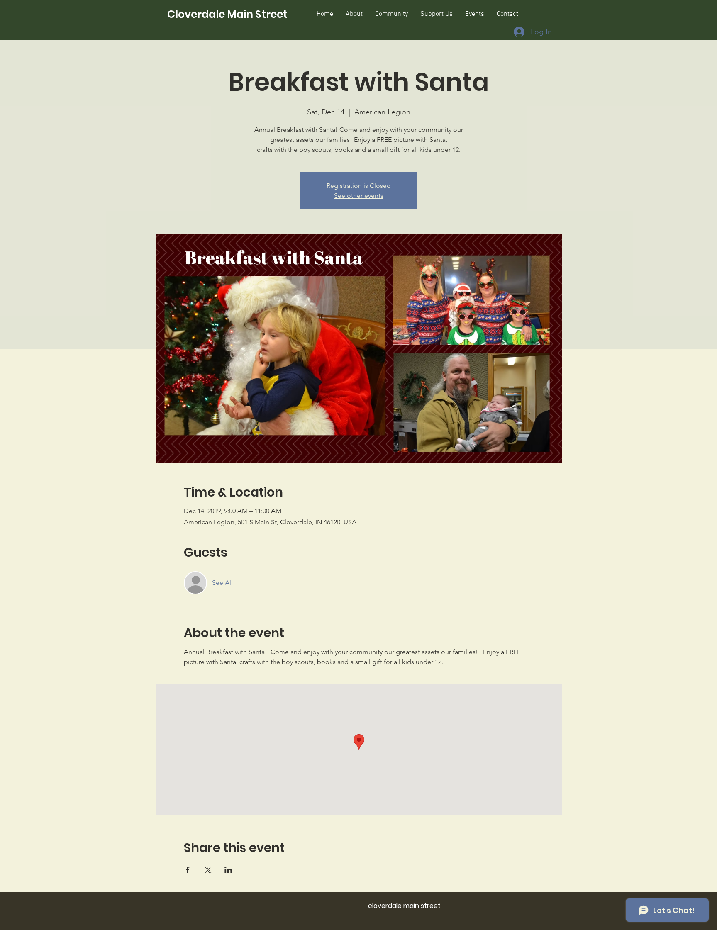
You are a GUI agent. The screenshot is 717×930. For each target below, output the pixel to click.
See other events (358, 196)
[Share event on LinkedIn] (228, 870)
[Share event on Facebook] (188, 870)
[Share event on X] (208, 870)
